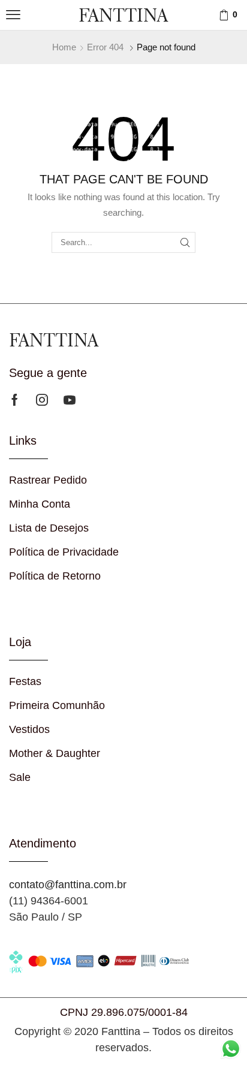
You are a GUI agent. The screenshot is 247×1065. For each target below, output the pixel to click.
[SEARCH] (185, 242)
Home (64, 47)
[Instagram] (42, 400)
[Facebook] (14, 400)
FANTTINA (123, 15)
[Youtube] (70, 400)
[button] (13, 15)
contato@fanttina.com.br (67, 885)
